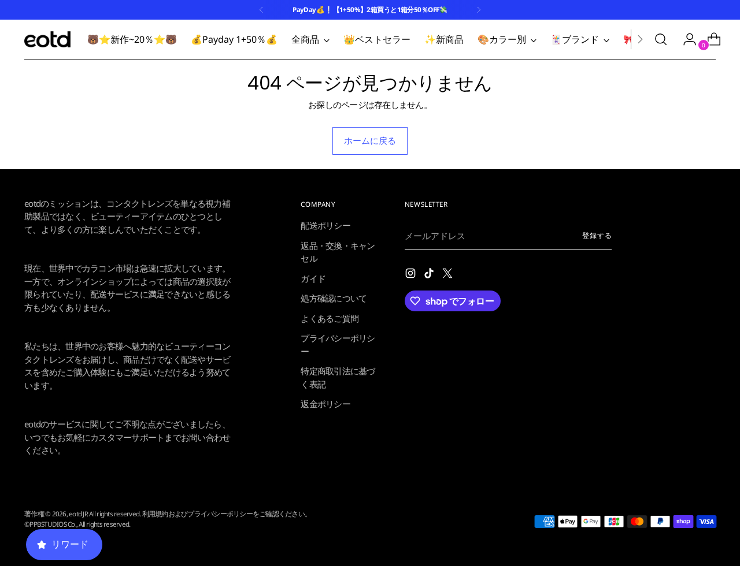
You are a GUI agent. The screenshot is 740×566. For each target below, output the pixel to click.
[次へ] (478, 10)
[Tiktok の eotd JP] (430, 274)
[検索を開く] (660, 39)
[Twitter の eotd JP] (449, 274)
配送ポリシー (325, 225)
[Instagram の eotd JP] (412, 274)
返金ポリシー (325, 403)
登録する (597, 235)
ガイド (313, 278)
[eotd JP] (47, 39)
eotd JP (78, 513)
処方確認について (334, 298)
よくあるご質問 (329, 318)
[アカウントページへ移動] (685, 39)
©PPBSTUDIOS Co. (50, 524)
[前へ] (261, 10)
